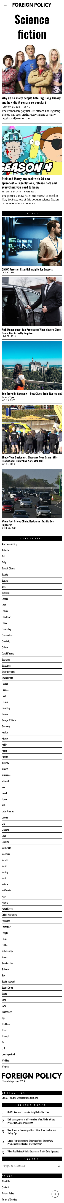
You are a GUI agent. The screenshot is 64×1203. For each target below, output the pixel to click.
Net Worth (6, 890)
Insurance (6, 775)
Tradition (6, 1024)
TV (3, 1042)
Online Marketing (9, 914)
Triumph (5, 1036)
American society (9, 544)
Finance (5, 690)
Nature (5, 884)
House (4, 750)
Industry (5, 763)
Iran (3, 787)
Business (5, 592)
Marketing (6, 848)
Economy (6, 659)
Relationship (7, 951)
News (33, 191)
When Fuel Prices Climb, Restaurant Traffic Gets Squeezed (28, 523)
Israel (4, 793)
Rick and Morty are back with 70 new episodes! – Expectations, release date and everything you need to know (29, 183)
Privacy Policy (8, 1193)
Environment (7, 677)
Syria (4, 1006)
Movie (27, 106)
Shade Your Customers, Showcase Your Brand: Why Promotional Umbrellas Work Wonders (30, 459)
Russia (4, 957)
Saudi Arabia (7, 963)
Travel (4, 1030)
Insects (5, 769)
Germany (6, 726)
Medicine (6, 854)
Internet (5, 781)
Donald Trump (8, 653)
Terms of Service (9, 1199)
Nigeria (5, 902)
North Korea (7, 908)
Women (5, 1066)
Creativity (6, 641)
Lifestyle (5, 829)
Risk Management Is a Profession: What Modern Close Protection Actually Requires (31, 331)
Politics (5, 945)
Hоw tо (5, 756)
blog (4, 586)
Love (4, 835)
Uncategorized (8, 1054)
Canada (5, 599)
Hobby (4, 744)
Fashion (5, 684)
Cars (4, 605)
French (5, 702)
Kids (4, 805)
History (5, 738)
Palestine (6, 920)
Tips (3, 1018)
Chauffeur (6, 617)
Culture (5, 647)
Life (3, 823)
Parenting (6, 927)
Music (4, 878)
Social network (8, 981)
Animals (5, 550)
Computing (6, 629)
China (4, 623)
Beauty (5, 574)
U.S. (4, 1048)
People (5, 933)
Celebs (5, 611)
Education (6, 665)
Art (3, 556)
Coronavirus (7, 635)
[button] (58, 1165)
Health (5, 732)
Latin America (8, 811)
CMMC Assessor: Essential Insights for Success (27, 269)
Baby (4, 562)
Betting (5, 580)
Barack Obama (8, 568)
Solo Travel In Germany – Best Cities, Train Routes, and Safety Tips (32, 395)
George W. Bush (9, 720)
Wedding (5, 1060)
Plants (4, 939)
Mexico (5, 860)
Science (5, 969)
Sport (4, 993)
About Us (6, 1181)
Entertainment (8, 671)
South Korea (7, 987)
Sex (3, 975)
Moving (5, 872)
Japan (4, 799)
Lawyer (5, 817)
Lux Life (5, 842)
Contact (5, 1187)
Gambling (6, 708)
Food (4, 696)
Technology (7, 1012)
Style (4, 999)
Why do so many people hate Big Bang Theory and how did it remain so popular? (31, 100)
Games (5, 714)
